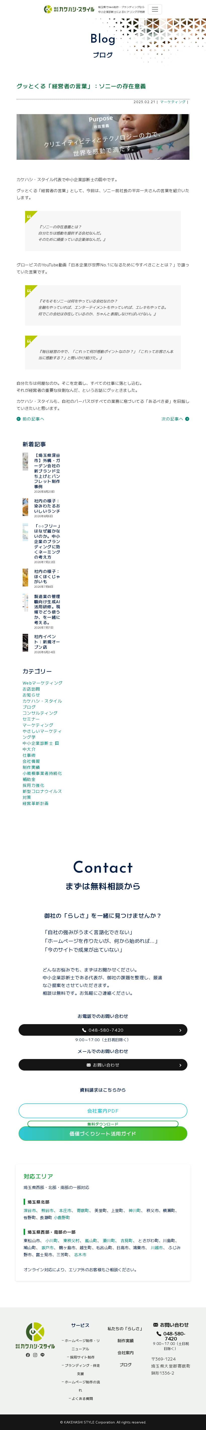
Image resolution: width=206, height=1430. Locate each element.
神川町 (135, 1210)
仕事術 (29, 755)
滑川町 (109, 1240)
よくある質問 (82, 1398)
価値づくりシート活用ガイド (103, 1131)
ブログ (126, 1365)
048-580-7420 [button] (106, 1030)
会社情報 (31, 761)
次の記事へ (173, 419)
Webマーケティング (43, 683)
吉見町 (127, 1240)
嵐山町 (91, 1240)
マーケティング (173, 101)
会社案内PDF (103, 1110)
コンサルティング (40, 713)
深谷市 (30, 1210)
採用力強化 (33, 785)
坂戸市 (47, 1247)
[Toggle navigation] (155, 9)
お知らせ (31, 695)
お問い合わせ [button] (106, 1065)
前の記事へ (32, 419)
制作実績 (31, 767)
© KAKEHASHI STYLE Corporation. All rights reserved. (103, 1422)
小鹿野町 (62, 1217)
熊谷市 (47, 1210)
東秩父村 (71, 1240)
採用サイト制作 (82, 1357)
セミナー (31, 719)
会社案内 (126, 1352)
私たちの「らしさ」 (126, 1328)
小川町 (51, 1240)
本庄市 (65, 1210)
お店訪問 (31, 689)
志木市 (80, 1254)
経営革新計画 (36, 803)
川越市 (157, 1247)
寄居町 (83, 1210)
